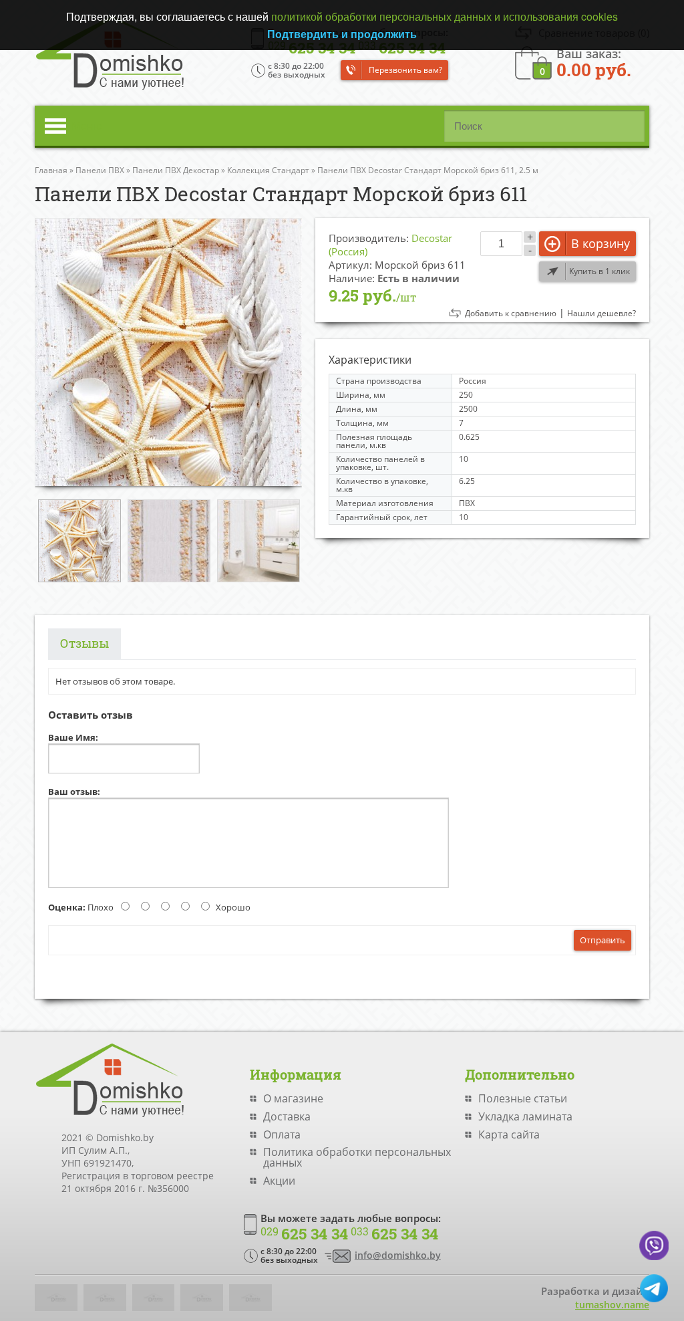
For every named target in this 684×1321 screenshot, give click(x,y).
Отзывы (84, 643)
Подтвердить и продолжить (342, 33)
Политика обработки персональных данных (357, 1157)
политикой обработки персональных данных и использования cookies (444, 16)
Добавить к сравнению (510, 313)
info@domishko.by (398, 1255)
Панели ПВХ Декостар (175, 170)
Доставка (287, 1116)
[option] (168, 352)
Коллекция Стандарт (268, 170)
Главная (51, 170)
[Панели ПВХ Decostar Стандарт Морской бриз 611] (168, 352)
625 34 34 (304, 1234)
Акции (279, 1180)
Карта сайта (509, 1134)
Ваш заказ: (593, 61)
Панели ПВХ (99, 170)
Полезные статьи (522, 1098)
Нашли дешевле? (601, 313)
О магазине (293, 1098)
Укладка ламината (525, 1116)
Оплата (282, 1134)
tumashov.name (612, 1304)
